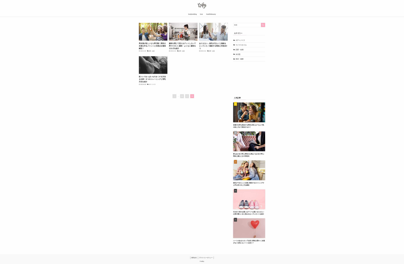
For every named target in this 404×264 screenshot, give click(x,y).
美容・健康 (239, 59)
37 (187, 96)
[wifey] (202, 5)
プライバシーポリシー (206, 257)
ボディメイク (240, 40)
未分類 (238, 54)
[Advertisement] (249, 78)
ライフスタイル (241, 45)
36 (182, 96)
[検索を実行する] (263, 25)
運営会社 (194, 257)
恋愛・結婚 (239, 49)
